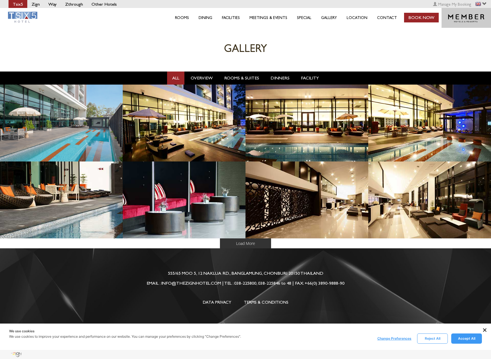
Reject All (432, 338)
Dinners (280, 78)
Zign (36, 4)
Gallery (329, 17)
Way (52, 4)
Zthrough (74, 4)
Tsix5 (18, 4)
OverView (202, 78)
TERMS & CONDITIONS (266, 302)
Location (357, 17)
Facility (310, 78)
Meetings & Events (268, 17)
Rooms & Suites (241, 78)
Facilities (231, 17)
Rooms (182, 17)
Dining (205, 17)
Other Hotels (104, 4)
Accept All (466, 338)
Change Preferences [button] (394, 338)
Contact (387, 17)
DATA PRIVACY (217, 302)
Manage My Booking (454, 4)
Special (304, 17)
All (175, 78)
